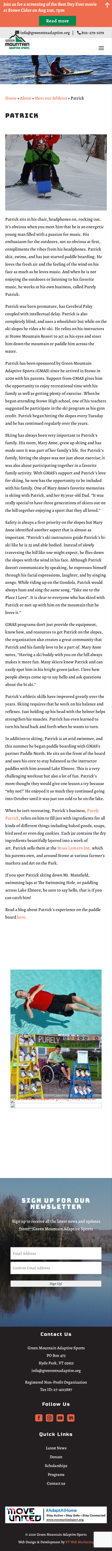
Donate (56, 1457)
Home (11, 98)
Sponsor (26, 940)
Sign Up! (56, 1283)
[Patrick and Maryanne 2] (56, 1099)
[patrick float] (56, 1033)
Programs (56, 1474)
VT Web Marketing (79, 1542)
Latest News (56, 1448)
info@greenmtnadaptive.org (56, 1370)
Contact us (56, 1483)
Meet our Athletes (51, 98)
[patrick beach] (56, 1107)
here (21, 917)
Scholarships (56, 1466)
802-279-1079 (93, 33)
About (25, 98)
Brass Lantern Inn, (74, 848)
